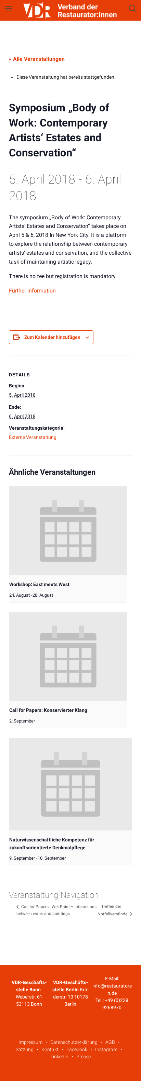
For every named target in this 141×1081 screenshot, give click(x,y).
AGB (110, 1042)
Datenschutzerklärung (74, 1042)
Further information (32, 290)
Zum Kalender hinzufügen (52, 337)
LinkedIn (59, 1056)
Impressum (30, 1042)
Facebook (76, 1049)
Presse (83, 1056)
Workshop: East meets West (39, 584)
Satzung (25, 1049)
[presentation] (68, 530)
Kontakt (50, 1049)
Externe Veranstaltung (32, 437)
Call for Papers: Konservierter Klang (48, 710)
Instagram (106, 1049)
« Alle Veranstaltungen (37, 59)
